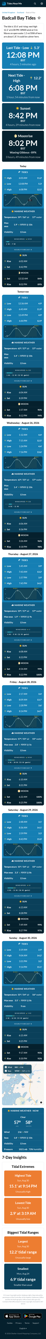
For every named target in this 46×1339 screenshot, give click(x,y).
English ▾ (23, 1328)
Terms (27, 1323)
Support (36, 1323)
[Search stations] (35, 3)
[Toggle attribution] (41, 1102)
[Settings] (42, 3)
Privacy (19, 1323)
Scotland (20, 12)
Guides (10, 1323)
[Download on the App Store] (12, 1316)
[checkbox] (17, 1067)
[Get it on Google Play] (32, 1316)
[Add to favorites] (39, 18)
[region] (23, 1084)
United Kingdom (8, 12)
